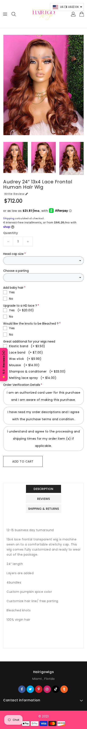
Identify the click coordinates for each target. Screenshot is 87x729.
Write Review (14, 194)
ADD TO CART (23, 461)
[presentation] (4, 158)
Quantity (10, 232)
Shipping (9, 218)
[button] (67, 7)
